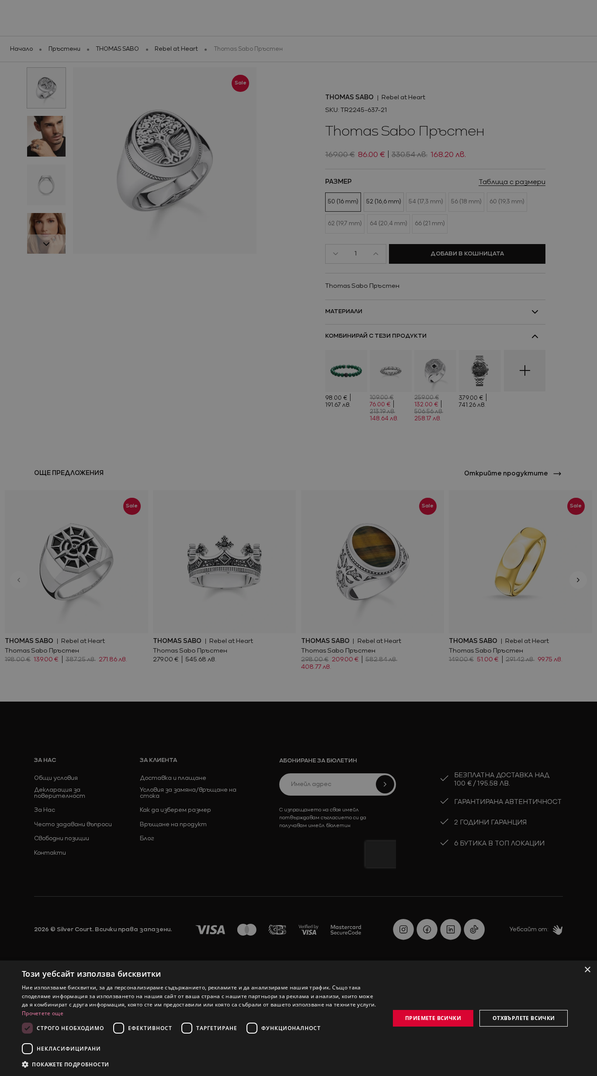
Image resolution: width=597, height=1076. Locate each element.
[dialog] (298, 1018)
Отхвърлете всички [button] (524, 1018)
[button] (65, 1064)
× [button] (587, 970)
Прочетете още (42, 1013)
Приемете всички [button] (433, 1018)
